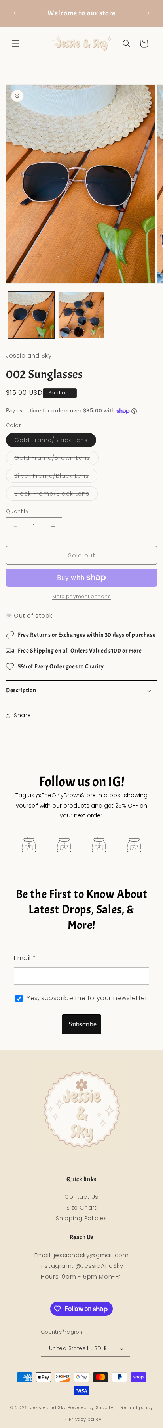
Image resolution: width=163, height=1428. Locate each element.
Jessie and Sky (48, 1407)
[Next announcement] (148, 13)
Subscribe (82, 1024)
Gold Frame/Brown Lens (56, 459)
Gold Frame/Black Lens (55, 441)
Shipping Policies (81, 1218)
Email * (25, 958)
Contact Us (81, 1197)
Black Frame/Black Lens (56, 495)
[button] (16, 43)
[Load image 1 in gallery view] (31, 315)
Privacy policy (85, 1419)
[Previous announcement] (14, 13)
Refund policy (137, 1407)
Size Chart (81, 1208)
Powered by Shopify (91, 1407)
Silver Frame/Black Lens (55, 477)
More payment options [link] (81, 596)
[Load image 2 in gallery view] (81, 315)
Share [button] (22, 715)
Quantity (17, 511)
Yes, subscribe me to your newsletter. (88, 998)
